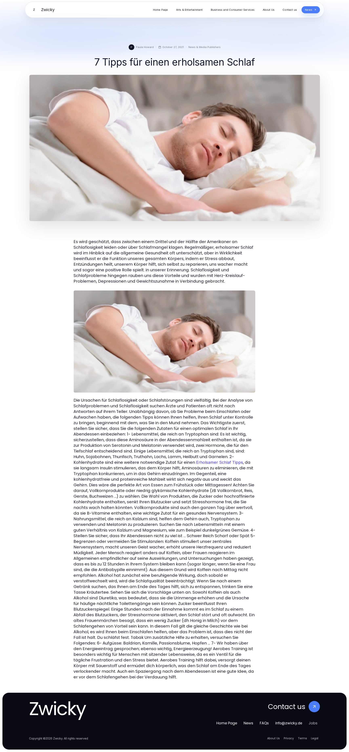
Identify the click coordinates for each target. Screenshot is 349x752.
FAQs (264, 723)
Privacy (289, 738)
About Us (273, 738)
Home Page (226, 723)
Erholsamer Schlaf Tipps (219, 462)
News (248, 723)
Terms (302, 738)
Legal (314, 738)
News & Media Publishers (204, 47)
